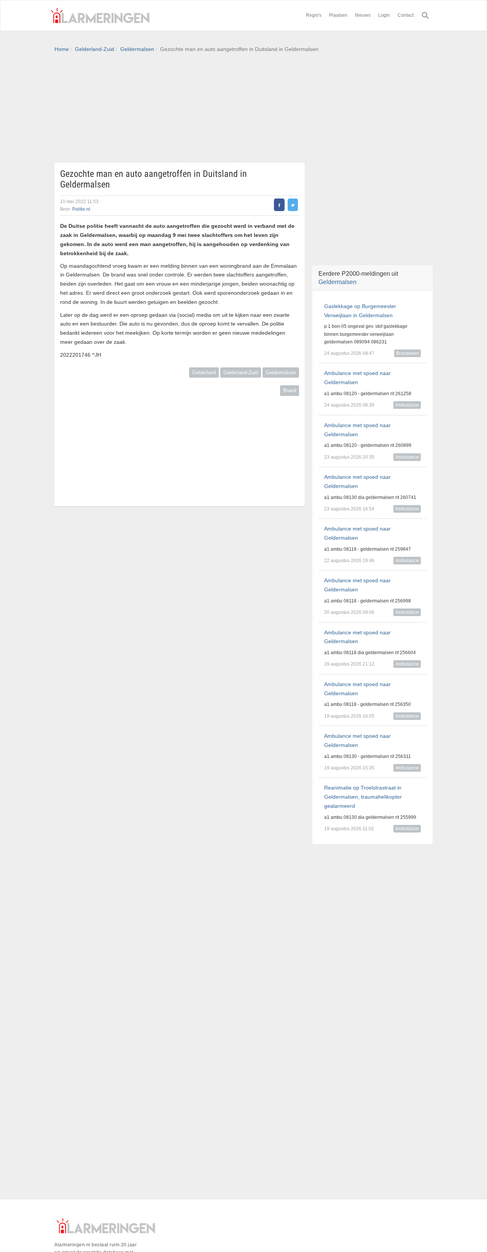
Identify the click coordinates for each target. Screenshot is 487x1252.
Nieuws (363, 15)
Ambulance (407, 405)
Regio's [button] (313, 15)
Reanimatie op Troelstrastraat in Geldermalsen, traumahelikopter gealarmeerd (363, 797)
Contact (406, 15)
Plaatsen (338, 15)
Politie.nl (81, 209)
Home (61, 49)
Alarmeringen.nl (100, 15)
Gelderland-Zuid (94, 49)
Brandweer (407, 353)
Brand (289, 390)
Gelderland (204, 372)
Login (384, 15)
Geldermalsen (137, 49)
